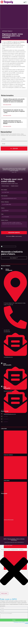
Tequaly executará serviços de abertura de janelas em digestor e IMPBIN (13, 122)
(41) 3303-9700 (7, 330)
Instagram (6, 413)
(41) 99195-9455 (7, 331)
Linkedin (6, 421)
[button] (24, 2)
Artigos (4, 31)
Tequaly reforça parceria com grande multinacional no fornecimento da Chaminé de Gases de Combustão (14, 100)
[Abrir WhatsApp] (25, 624)
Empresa (3, 208)
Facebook (6, 419)
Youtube (6, 416)
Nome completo (4, 189)
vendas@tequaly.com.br (8, 357)
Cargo (2, 214)
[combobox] (14, 549)
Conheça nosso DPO (19, 622)
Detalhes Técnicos (4, 220)
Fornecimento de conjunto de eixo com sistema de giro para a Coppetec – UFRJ (14, 111)
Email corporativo (4, 195)
